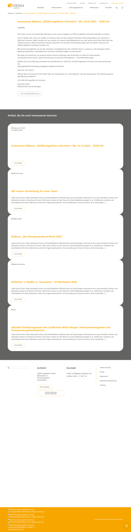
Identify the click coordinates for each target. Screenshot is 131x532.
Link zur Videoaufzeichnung (29, 93)
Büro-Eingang (44, 387)
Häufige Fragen (92, 3)
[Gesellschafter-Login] (126, 525)
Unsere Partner (105, 368)
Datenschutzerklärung (108, 381)
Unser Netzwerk (104, 3)
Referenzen (94, 8)
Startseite (40, 8)
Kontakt (109, 8)
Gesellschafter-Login (116, 3)
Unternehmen (56, 8)
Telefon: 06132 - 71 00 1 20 (77, 376)
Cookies (103, 385)
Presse (102, 372)
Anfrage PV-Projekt (71, 3)
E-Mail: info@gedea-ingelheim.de (79, 374)
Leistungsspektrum (76, 8)
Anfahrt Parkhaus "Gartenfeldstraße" (50, 393)
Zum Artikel (18, 163)
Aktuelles (82, 3)
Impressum (104, 376)
